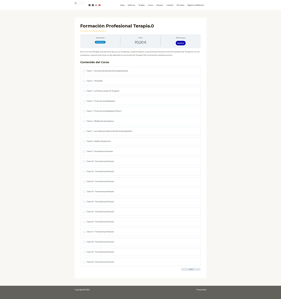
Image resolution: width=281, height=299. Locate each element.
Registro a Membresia (195, 5)
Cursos (150, 5)
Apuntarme (180, 43)
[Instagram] (93, 5)
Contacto (169, 5)
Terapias (141, 5)
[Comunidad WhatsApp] (96, 5)
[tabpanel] (140, 53)
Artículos (159, 5)
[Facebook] (90, 5)
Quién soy (131, 5)
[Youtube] (99, 5)
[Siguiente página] (199, 269)
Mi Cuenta (180, 5)
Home (122, 5)
